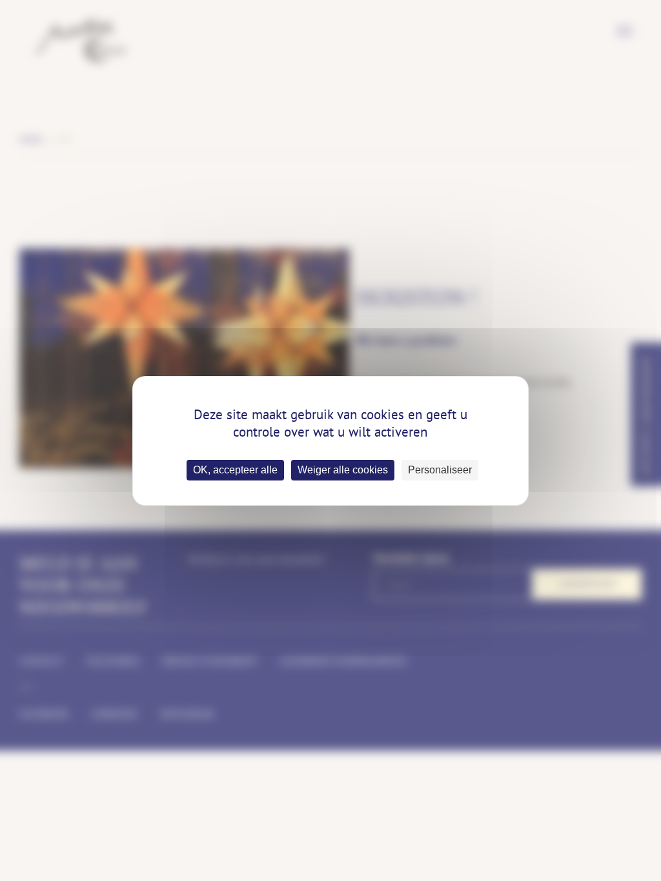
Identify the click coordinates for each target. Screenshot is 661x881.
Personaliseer (440, 469)
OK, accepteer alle (235, 469)
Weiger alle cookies (343, 469)
